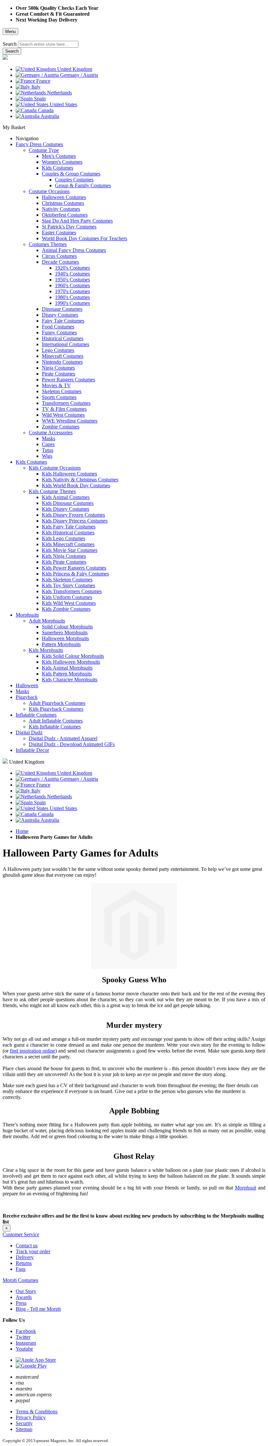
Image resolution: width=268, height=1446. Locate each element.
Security (24, 1423)
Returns (24, 1263)
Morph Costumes (20, 1280)
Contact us (27, 1245)
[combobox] (48, 44)
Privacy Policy (31, 1417)
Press (21, 1303)
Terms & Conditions (37, 1411)
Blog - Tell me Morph (38, 1309)
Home (22, 831)
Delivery (25, 1257)
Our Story (26, 1291)
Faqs (20, 1269)
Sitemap (24, 1429)
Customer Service (21, 1234)
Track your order (33, 1251)
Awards (24, 1297)
